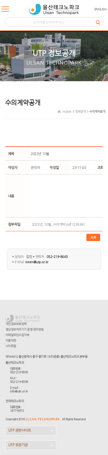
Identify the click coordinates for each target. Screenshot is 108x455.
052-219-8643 (57, 256)
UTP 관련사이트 (19, 430)
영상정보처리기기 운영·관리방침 (25, 329)
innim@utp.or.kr (36, 262)
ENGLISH (100, 9)
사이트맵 (11, 346)
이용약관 (11, 340)
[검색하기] (99, 22)
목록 (93, 237)
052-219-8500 (19, 372)
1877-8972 (17, 410)
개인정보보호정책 (16, 324)
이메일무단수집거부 (17, 335)
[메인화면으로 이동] (54, 9)
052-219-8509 (19, 381)
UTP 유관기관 (18, 445)
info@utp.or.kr (19, 391)
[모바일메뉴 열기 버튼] (5, 10)
